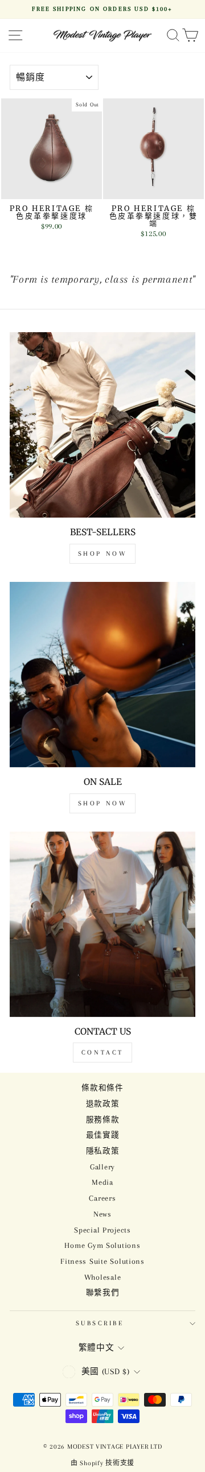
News (102, 1214)
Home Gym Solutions (102, 1245)
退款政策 (103, 1103)
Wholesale (102, 1277)
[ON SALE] (102, 674)
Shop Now (103, 553)
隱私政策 (103, 1151)
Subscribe (100, 1323)
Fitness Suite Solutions (102, 1261)
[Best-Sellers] (102, 425)
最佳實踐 (103, 1135)
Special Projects (102, 1230)
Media (102, 1182)
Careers (102, 1198)
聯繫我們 (103, 1292)
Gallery (102, 1167)
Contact (102, 1052)
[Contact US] (102, 924)
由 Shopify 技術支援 (102, 1463)
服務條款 (103, 1119)
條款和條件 (102, 1088)
